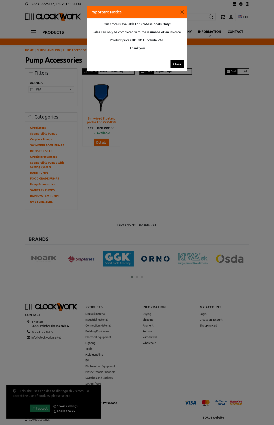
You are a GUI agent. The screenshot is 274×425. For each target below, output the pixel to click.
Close (177, 64)
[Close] (182, 12)
